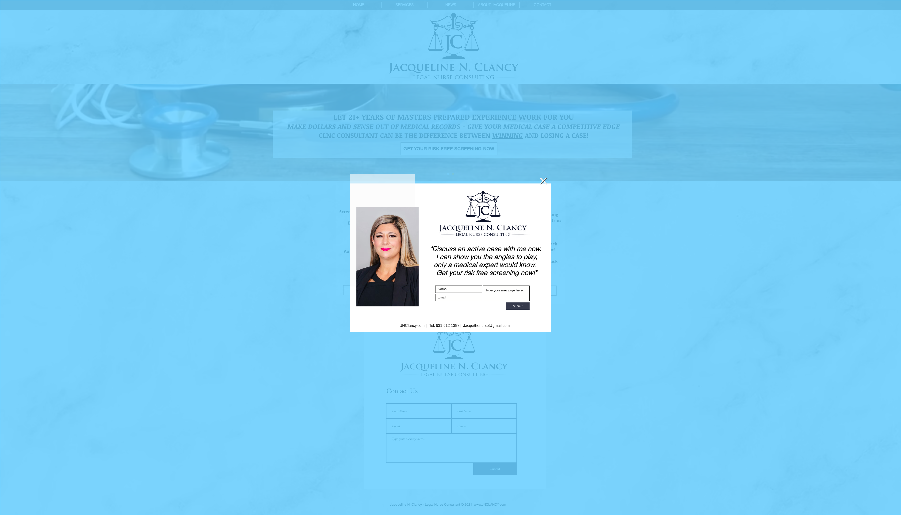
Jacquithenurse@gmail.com (485, 325)
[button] (543, 181)
